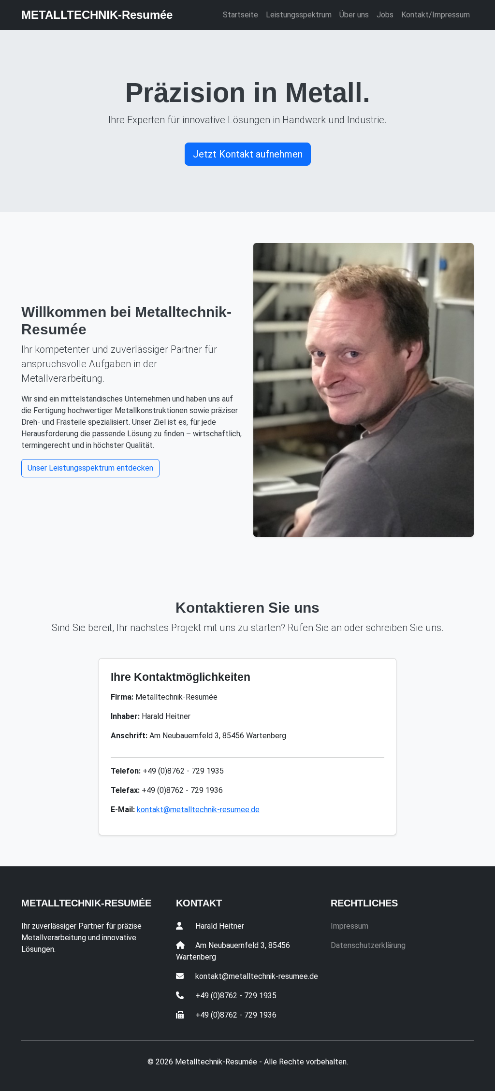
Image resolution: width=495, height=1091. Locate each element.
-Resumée (97, 14)
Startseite (240, 14)
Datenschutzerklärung (368, 945)
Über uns (354, 14)
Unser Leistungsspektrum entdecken (90, 468)
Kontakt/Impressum (435, 14)
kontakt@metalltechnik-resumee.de (198, 809)
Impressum (349, 926)
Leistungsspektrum (299, 14)
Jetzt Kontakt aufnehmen (248, 154)
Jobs (385, 14)
